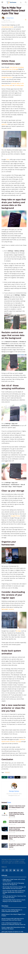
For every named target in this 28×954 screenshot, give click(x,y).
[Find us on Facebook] (3, 870)
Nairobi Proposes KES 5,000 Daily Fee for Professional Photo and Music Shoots (13, 919)
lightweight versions (8, 609)
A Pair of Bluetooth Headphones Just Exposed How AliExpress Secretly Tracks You (13, 923)
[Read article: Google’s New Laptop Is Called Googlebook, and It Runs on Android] (5, 845)
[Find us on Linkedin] (17, 870)
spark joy (4, 124)
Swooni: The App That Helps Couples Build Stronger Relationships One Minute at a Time (14, 892)
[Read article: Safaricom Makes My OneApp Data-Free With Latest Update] (5, 822)
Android (7, 772)
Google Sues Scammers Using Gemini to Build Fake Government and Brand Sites (17, 829)
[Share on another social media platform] (23, 777)
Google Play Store (7, 77)
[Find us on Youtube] (14, 870)
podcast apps (15, 83)
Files (7, 159)
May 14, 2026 (12, 849)
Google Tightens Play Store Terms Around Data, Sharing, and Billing (16, 814)
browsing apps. (19, 85)
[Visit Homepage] (11, 2)
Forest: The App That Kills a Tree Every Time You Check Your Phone (14, 896)
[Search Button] (25, 2)
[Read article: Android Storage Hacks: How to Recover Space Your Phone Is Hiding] (5, 837)
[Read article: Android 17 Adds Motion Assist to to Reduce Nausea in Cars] (5, 807)
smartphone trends (7, 27)
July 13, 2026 (12, 832)
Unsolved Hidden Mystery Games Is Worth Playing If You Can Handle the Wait (14, 900)
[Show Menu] (2, 2)
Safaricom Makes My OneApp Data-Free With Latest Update (17, 821)
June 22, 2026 (12, 824)
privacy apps (9, 85)
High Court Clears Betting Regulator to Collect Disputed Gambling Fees (12, 910)
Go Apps (18, 631)
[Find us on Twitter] (6, 870)
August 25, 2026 (13, 809)
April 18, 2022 (7, 20)
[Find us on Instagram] (10, 870)
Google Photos (15, 516)
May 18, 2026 (12, 840)
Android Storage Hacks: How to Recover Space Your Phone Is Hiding (17, 837)
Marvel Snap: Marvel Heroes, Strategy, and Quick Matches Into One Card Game (14, 887)
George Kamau (10, 18)
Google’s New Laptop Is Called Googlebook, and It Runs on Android (17, 845)
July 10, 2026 (12, 817)
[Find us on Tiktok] (21, 870)
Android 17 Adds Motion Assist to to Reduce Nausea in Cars (17, 806)
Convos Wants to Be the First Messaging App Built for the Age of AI (13, 883)
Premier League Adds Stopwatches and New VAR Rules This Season (13, 928)
